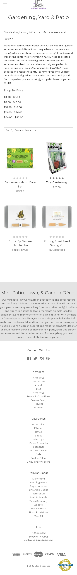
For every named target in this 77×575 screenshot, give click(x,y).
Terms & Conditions (38, 396)
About (38, 385)
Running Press (38, 482)
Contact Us (38, 381)
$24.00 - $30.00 (13, 117)
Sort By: (10, 130)
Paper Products (38, 443)
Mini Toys (38, 439)
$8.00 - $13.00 (12, 102)
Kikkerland (38, 478)
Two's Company (39, 501)
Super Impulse (38, 486)
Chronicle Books (38, 489)
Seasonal (38, 446)
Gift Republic (38, 508)
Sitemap (38, 407)
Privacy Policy (38, 400)
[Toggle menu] (5, 5)
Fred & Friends (38, 497)
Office (38, 431)
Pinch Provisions (38, 512)
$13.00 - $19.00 (13, 107)
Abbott (38, 504)
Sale (38, 454)
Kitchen (38, 428)
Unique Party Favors (38, 461)
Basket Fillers (39, 458)
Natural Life (38, 493)
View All (38, 516)
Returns (38, 403)
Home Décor (39, 424)
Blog (38, 388)
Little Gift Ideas (38, 450)
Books (38, 435)
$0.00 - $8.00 (12, 97)
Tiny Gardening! (57, 182)
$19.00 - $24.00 (13, 112)
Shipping (38, 377)
